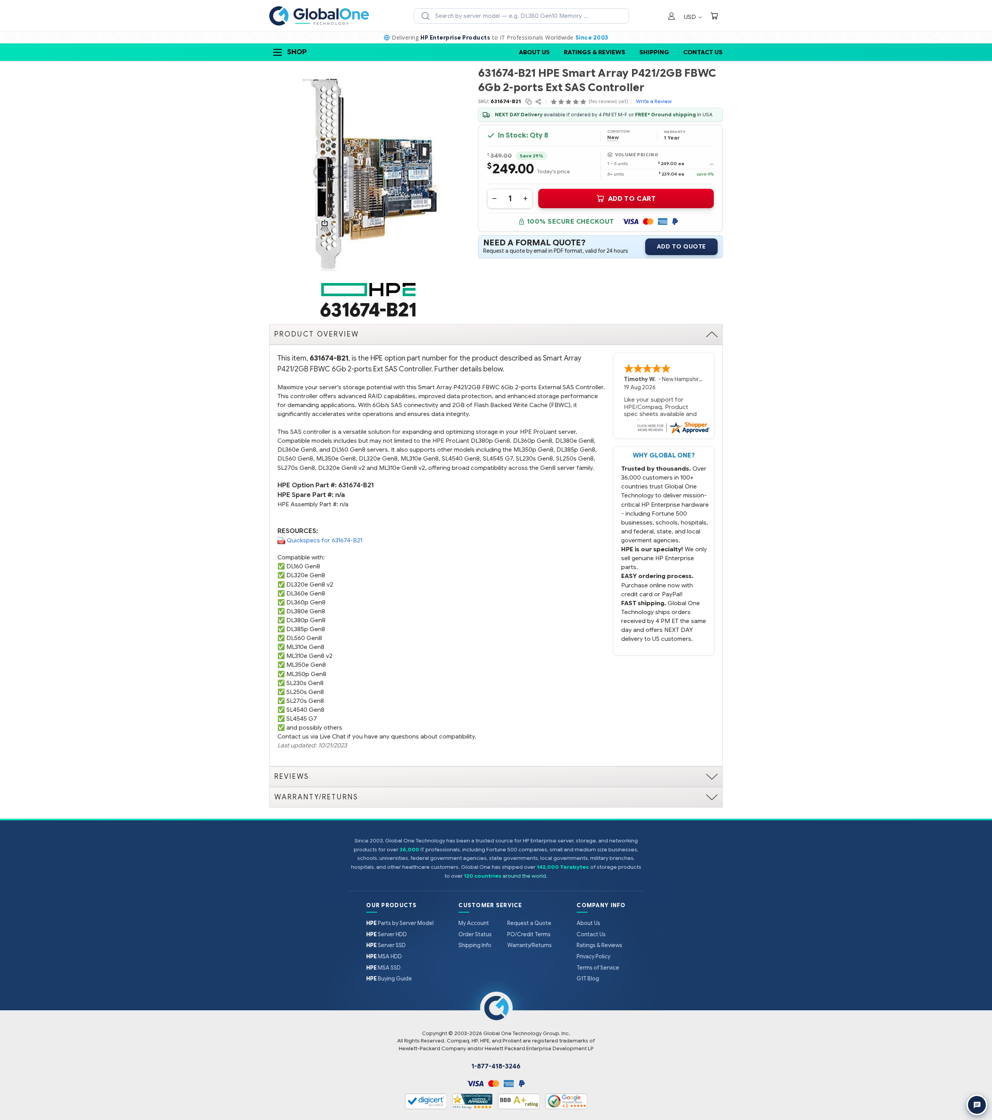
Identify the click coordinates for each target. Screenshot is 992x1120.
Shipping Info (474, 945)
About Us (534, 52)
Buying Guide (389, 978)
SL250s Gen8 (305, 691)
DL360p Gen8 (306, 602)
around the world (524, 876)
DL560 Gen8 (304, 638)
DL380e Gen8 (305, 611)
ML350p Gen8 (306, 674)
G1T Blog (588, 978)
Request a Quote (529, 923)
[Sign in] (671, 17)
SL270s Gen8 (305, 700)
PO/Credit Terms (529, 934)
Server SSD (386, 945)
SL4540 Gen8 (305, 709)
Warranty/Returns (529, 945)
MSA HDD (384, 956)
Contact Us (703, 52)
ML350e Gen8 (306, 664)
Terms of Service (598, 967)
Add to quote (681, 246)
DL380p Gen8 (306, 620)
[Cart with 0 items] (714, 17)
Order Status (475, 934)
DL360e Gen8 (305, 593)
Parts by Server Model (400, 923)
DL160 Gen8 (303, 566)
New (613, 138)
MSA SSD (383, 967)
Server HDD (386, 934)
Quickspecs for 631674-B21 (324, 540)
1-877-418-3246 (496, 1066)
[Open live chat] (976, 1104)
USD (691, 17)
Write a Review (654, 101)
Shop (297, 52)
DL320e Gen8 (305, 575)
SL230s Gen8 (305, 683)
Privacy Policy (593, 956)
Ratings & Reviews (594, 52)
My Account (473, 923)
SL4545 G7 (301, 718)
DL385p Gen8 (305, 629)
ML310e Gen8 (305, 647)
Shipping (654, 52)
